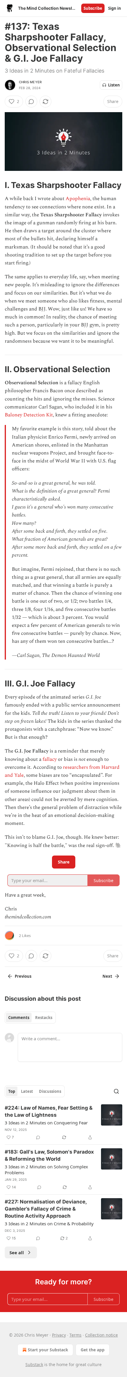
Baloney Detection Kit (29, 415)
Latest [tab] (27, 1091)
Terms (75, 1335)
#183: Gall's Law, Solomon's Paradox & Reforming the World (49, 1155)
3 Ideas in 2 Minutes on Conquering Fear (46, 1123)
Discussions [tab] (50, 1091)
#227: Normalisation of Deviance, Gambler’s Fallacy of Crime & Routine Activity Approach (46, 1209)
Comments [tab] (18, 1017)
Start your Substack (48, 1350)
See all (16, 1252)
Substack (34, 1364)
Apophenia (78, 198)
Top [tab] (11, 1091)
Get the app (93, 1350)
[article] (63, 1122)
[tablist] (30, 1017)
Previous (23, 976)
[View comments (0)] (31, 101)
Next (107, 976)
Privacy (59, 1335)
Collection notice (101, 1335)
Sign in (114, 8)
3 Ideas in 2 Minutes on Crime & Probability (49, 1223)
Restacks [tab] (43, 1017)
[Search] (116, 1091)
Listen (114, 85)
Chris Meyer (30, 82)
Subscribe (93, 8)
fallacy (50, 759)
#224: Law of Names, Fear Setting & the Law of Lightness (48, 1111)
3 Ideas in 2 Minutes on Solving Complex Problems (46, 1169)
